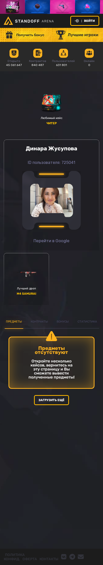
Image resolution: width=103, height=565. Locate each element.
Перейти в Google (52, 241)
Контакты (49, 559)
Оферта (29, 559)
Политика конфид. (14, 557)
